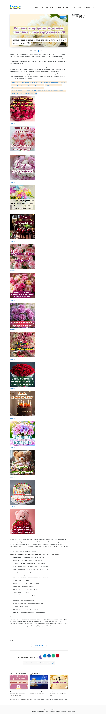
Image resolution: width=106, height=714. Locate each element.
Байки (41, 7)
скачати (12, 123)
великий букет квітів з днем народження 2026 (24, 93)
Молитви (73, 7)
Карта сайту (49, 708)
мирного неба (15, 82)
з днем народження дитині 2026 (29, 82)
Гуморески (35, 7)
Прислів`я (58, 7)
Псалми (80, 7)
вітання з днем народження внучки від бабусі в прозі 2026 (28, 85)
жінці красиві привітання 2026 (20, 87)
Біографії (65, 7)
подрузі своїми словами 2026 (54, 85)
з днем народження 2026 (36, 87)
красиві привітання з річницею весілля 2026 (24, 90)
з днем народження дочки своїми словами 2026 (53, 82)
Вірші (52, 7)
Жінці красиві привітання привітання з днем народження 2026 (58, 693)
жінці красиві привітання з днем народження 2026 (51, 90)
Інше (94, 7)
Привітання (87, 7)
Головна (12, 699)
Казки (46, 7)
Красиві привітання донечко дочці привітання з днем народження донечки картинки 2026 (18, 693)
